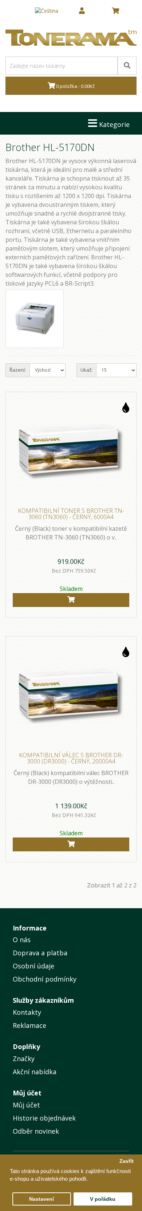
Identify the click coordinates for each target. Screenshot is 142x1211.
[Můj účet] (82, 11)
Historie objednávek (44, 1118)
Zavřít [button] (126, 1161)
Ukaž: (86, 370)
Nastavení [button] (41, 1199)
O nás (22, 939)
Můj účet (26, 1104)
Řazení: (17, 370)
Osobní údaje (33, 966)
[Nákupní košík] (115, 11)
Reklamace (29, 1025)
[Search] (127, 66)
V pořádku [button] (102, 1199)
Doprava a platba (40, 952)
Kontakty (27, 1012)
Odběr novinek (36, 1131)
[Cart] (71, 600)
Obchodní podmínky (44, 979)
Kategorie (113, 124)
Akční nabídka (34, 1071)
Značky (24, 1058)
